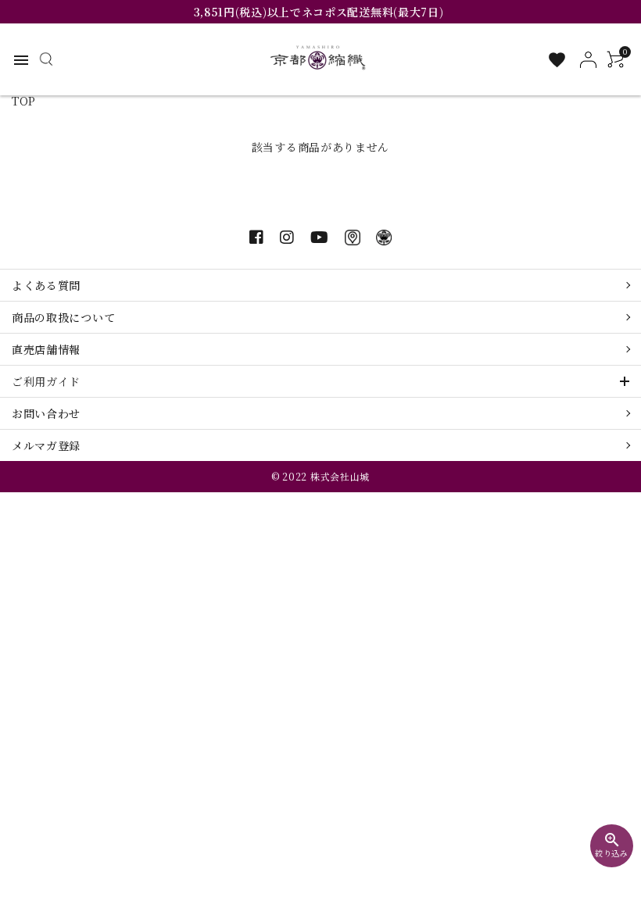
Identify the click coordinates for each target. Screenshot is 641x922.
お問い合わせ (46, 413)
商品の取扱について (63, 317)
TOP (24, 101)
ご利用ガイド (46, 381)
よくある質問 (46, 285)
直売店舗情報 (46, 349)
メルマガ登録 (46, 445)
